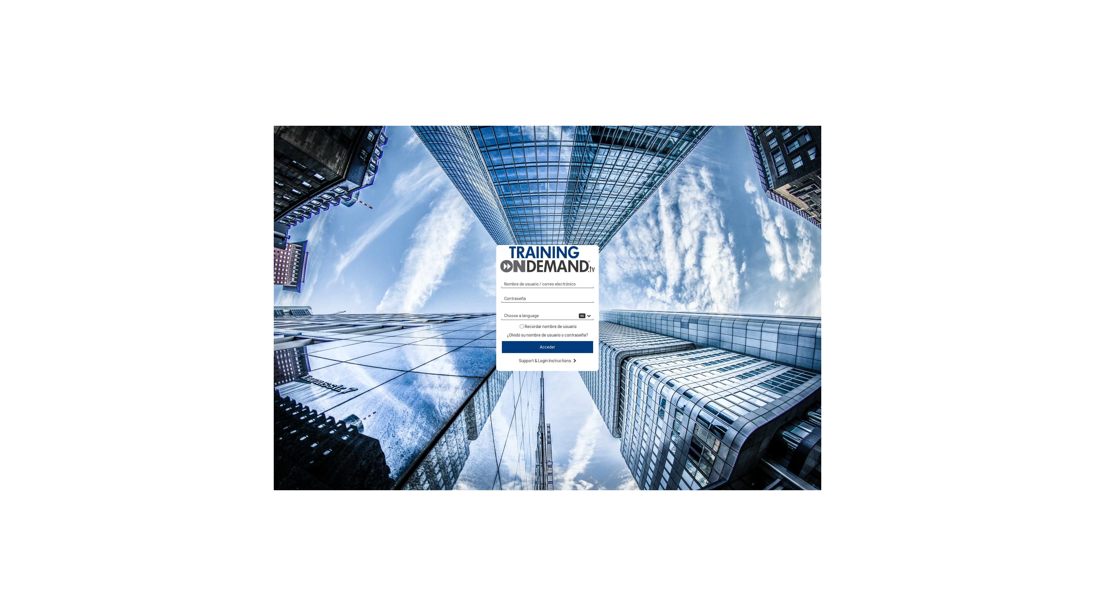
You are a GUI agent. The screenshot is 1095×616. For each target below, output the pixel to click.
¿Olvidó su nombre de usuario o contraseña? (547, 335)
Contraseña (515, 298)
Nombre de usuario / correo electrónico (540, 284)
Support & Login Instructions (545, 360)
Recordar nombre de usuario (551, 326)
